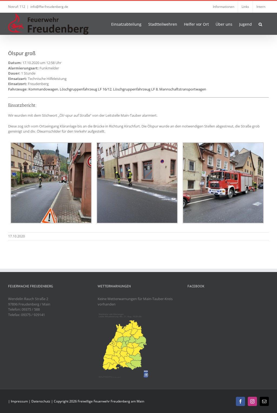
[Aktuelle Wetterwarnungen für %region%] (124, 314)
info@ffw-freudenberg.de (49, 6)
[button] (260, 24)
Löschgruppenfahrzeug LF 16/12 (85, 89)
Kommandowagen (43, 89)
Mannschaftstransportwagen (182, 89)
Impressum (19, 401)
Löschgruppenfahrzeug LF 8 (135, 89)
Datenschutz (40, 401)
